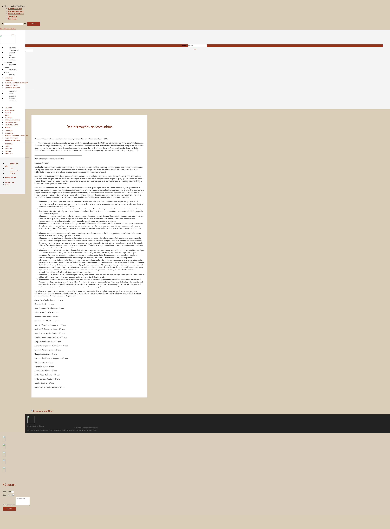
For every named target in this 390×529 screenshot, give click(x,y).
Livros (11, 93)
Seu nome (7, 491)
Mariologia (13, 101)
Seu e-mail (7, 495)
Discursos (12, 96)
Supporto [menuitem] (12, 16)
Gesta (11, 55)
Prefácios (12, 98)
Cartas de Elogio (11, 122)
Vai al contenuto (8, 29)
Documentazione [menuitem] (16, 11)
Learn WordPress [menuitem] (16, 14)
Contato (12, 173)
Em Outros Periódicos (12, 87)
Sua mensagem (9, 505)
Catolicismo (9, 80)
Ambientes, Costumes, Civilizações (16, 83)
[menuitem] (197, 6)
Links (11, 168)
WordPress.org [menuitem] (15, 9)
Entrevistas (13, 91)
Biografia (12, 52)
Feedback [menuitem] (12, 19)
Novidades (12, 48)
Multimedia (12, 57)
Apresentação (13, 50)
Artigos (11, 74)
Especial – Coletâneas (12, 120)
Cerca (25, 24)
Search (184, 46)
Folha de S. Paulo (11, 85)
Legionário (8, 78)
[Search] (35, 51)
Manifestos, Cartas (11, 125)
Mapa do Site (14, 171)
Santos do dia (11, 165)
